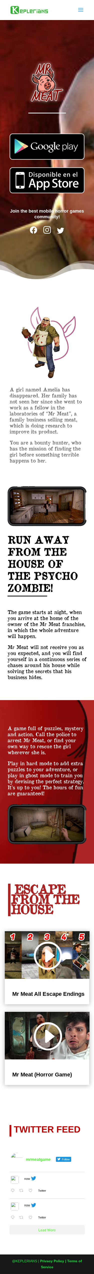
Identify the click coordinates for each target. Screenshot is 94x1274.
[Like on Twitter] (32, 1191)
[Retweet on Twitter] (22, 1191)
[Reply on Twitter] (14, 1191)
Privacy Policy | (53, 1261)
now (27, 1179)
